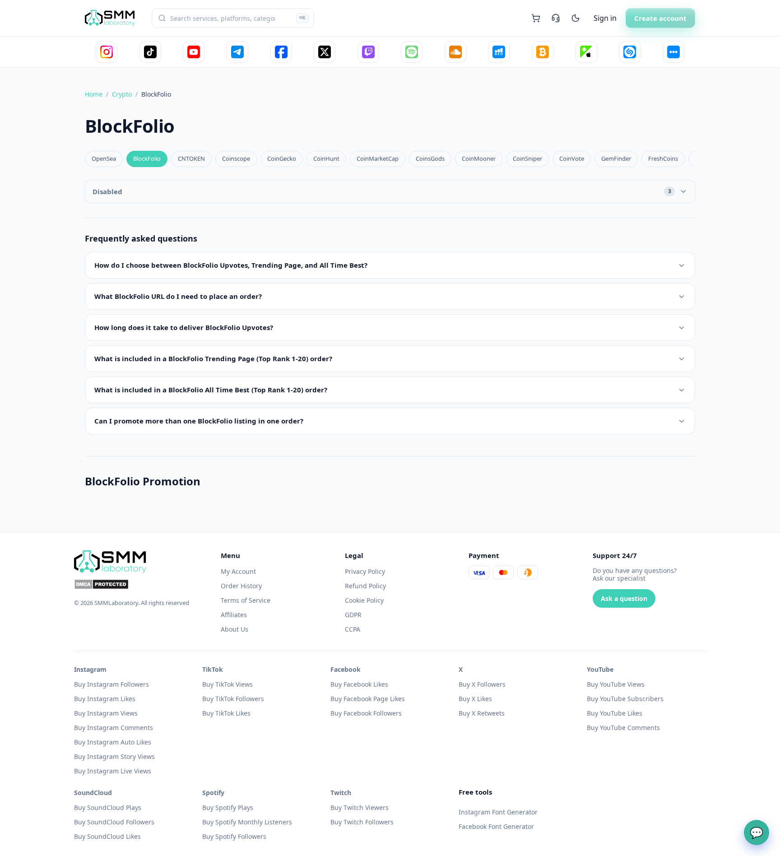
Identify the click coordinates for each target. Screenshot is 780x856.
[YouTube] (193, 52)
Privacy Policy (365, 571)
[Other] (673, 52)
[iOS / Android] (586, 52)
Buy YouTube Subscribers (625, 698)
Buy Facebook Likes (359, 684)
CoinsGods (430, 158)
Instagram (90, 669)
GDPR (353, 614)
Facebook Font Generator (496, 826)
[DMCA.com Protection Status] (142, 584)
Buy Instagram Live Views (112, 771)
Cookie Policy (364, 600)
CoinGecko (281, 158)
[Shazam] (630, 52)
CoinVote (571, 158)
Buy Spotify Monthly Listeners (247, 822)
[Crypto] (542, 52)
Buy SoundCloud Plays (107, 807)
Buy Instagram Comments (113, 727)
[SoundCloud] (455, 52)
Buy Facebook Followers (366, 713)
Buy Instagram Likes (104, 698)
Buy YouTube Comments (623, 727)
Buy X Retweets (482, 713)
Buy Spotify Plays (227, 807)
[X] (324, 52)
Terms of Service (245, 600)
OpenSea (104, 158)
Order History (241, 586)
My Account (238, 571)
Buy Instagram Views (106, 713)
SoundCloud (93, 792)
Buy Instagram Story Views (114, 756)
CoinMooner (479, 158)
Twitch (340, 792)
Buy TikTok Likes (226, 713)
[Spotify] (411, 52)
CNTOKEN (191, 158)
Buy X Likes (475, 698)
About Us (234, 629)
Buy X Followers (482, 684)
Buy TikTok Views (227, 684)
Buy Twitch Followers (362, 822)
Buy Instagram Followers (111, 684)
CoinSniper (527, 158)
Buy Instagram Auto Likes (112, 742)
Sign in (605, 18)
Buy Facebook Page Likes (367, 698)
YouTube (600, 669)
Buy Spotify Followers (234, 836)
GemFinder (616, 158)
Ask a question (624, 598)
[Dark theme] (575, 18)
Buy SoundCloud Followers (114, 822)
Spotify (213, 792)
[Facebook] (281, 52)
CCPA (352, 629)
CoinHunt (326, 158)
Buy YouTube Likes (614, 713)
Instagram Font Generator (498, 812)
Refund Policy (365, 586)
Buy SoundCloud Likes (107, 836)
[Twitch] (368, 52)
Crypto (122, 94)
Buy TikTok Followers (233, 698)
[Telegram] (237, 52)
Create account (660, 18)
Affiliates (234, 614)
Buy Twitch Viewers (359, 807)
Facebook (345, 669)
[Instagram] (106, 52)
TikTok (212, 669)
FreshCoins (663, 158)
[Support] (556, 18)
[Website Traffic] (499, 52)
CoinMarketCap (378, 158)
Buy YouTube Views (616, 684)
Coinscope (236, 158)
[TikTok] (150, 52)
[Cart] (536, 18)
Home (93, 94)
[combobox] (233, 18)
